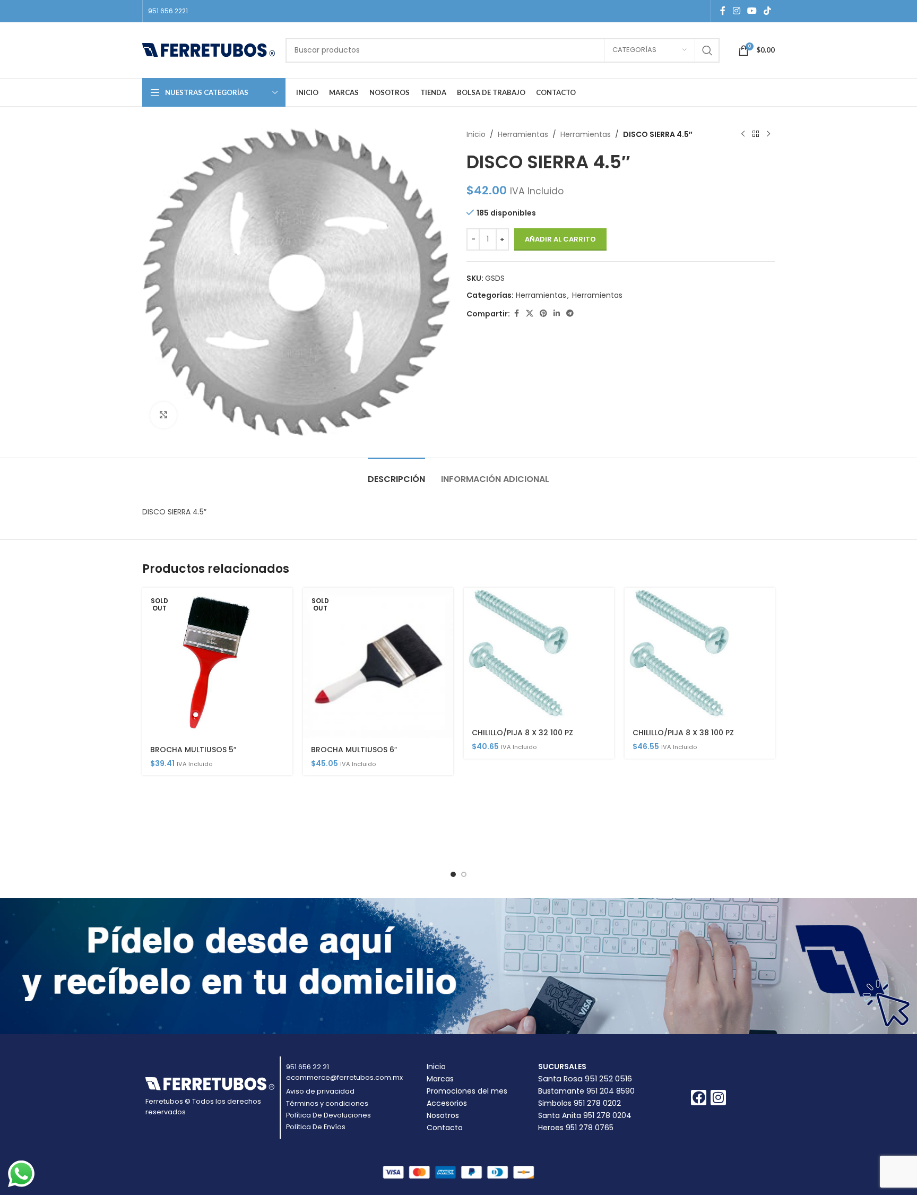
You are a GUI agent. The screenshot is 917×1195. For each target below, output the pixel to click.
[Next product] (768, 134)
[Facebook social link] (722, 11)
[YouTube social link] (751, 11)
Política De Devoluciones (328, 1115)
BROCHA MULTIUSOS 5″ (193, 749)
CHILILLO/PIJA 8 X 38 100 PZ (683, 732)
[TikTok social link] (767, 11)
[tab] (396, 474)
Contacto (445, 1127)
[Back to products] (755, 134)
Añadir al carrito (560, 239)
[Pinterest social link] (543, 313)
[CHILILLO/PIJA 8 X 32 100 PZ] (539, 654)
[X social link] (530, 313)
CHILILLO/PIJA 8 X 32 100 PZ (522, 732)
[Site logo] (208, 49)
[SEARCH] (707, 50)
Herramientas (523, 134)
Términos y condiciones (327, 1103)
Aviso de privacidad (320, 1091)
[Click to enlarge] (163, 415)
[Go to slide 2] (463, 874)
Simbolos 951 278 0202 (579, 1103)
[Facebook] (698, 1097)
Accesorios (447, 1103)
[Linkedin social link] (556, 313)
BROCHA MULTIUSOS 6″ (354, 749)
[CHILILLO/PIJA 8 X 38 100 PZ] (700, 654)
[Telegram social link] (570, 313)
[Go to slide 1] (453, 874)
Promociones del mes (467, 1091)
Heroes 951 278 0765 (575, 1127)
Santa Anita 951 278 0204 (584, 1115)
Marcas (440, 1078)
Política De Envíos (315, 1126)
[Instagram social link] (736, 11)
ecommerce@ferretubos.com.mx (344, 1077)
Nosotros (443, 1115)
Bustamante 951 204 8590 (586, 1091)
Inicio (476, 134)
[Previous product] (743, 134)
